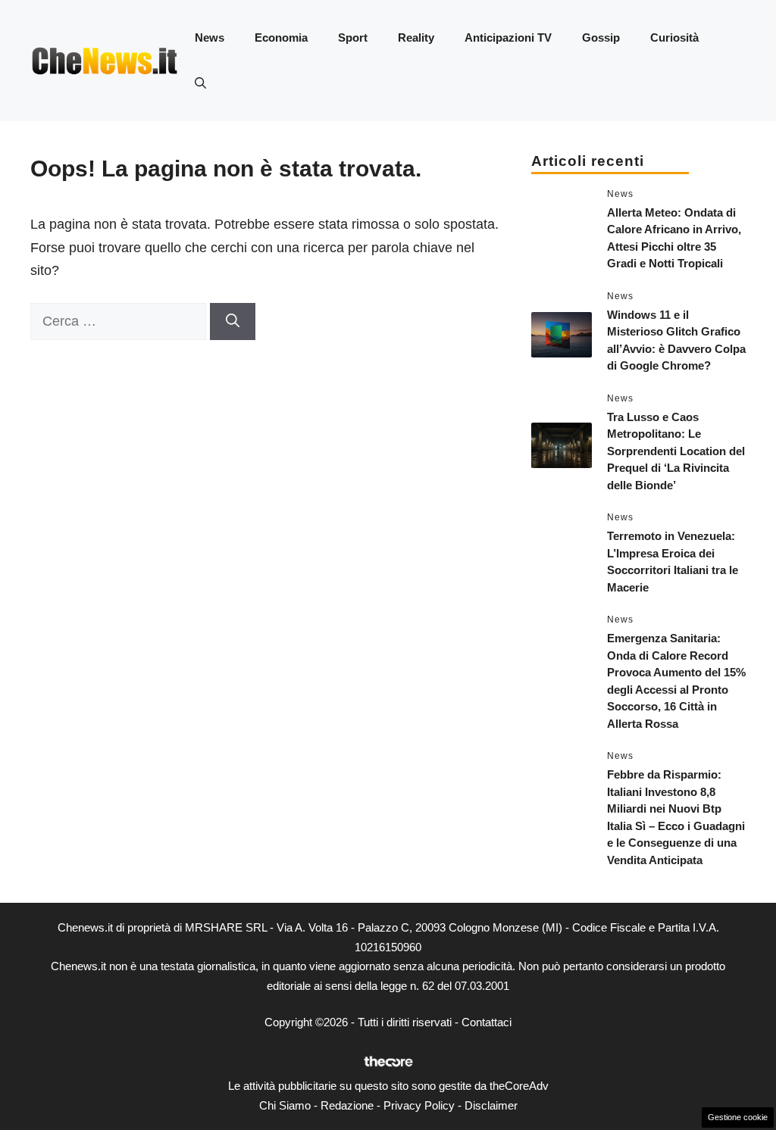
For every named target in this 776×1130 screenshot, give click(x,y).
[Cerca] (232, 321)
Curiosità (674, 37)
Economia (281, 37)
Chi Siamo (285, 1105)
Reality (416, 37)
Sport (353, 37)
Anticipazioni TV (508, 37)
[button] (200, 83)
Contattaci (487, 1022)
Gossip (601, 37)
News (209, 37)
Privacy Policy (419, 1105)
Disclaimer (491, 1105)
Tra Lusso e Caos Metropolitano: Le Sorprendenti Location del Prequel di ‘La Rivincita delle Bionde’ (676, 451)
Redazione (347, 1105)
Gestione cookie (738, 1117)
